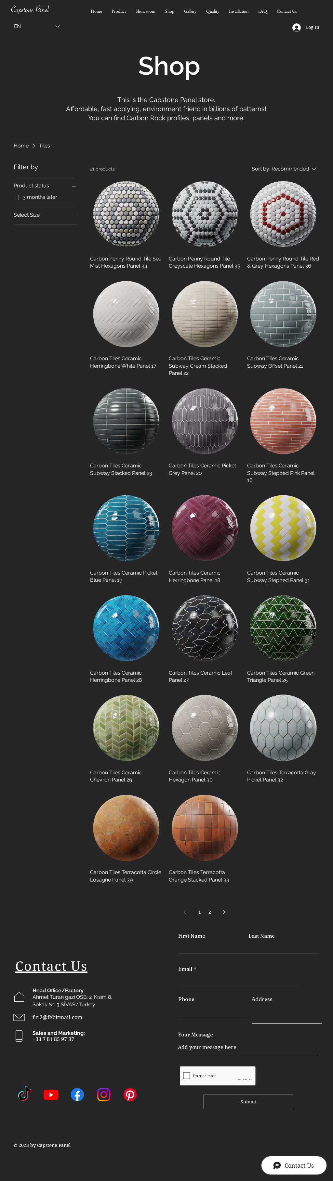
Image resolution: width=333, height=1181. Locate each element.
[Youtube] (51, 1094)
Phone (186, 999)
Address (262, 999)
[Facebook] (77, 1094)
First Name (191, 935)
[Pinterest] (130, 1094)
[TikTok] (24, 1094)
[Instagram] (104, 1094)
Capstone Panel (30, 11)
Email (185, 968)
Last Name (261, 935)
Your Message (195, 1034)
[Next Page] (224, 912)
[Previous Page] (185, 912)
